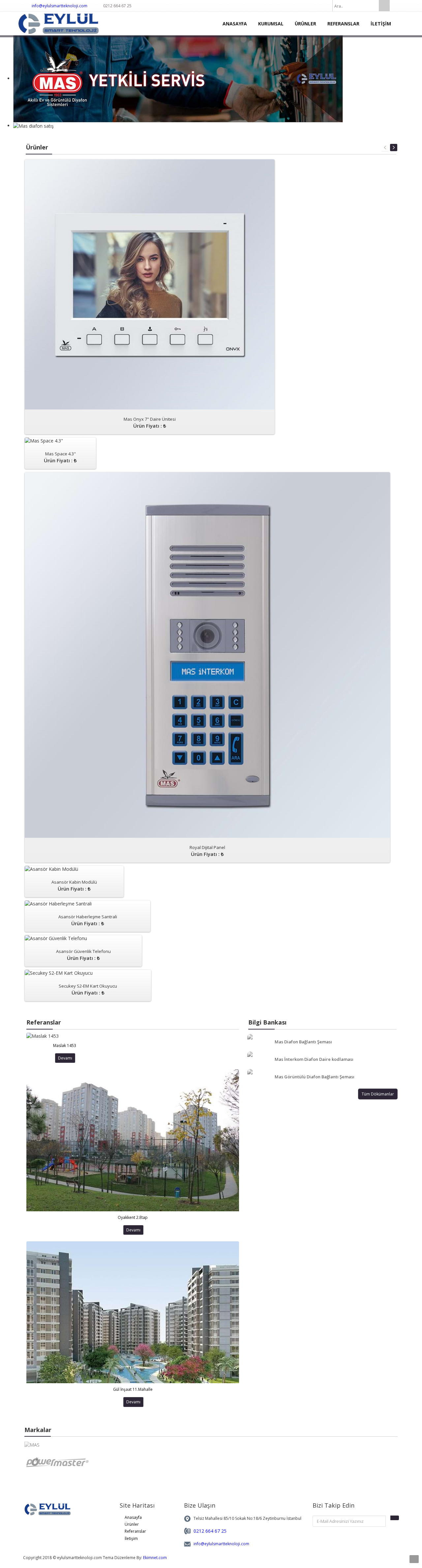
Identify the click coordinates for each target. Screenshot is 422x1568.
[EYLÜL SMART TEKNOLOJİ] (64, 23)
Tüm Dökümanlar (378, 1094)
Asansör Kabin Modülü (74, 885)
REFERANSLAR (343, 23)
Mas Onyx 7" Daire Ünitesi (150, 422)
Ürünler (132, 1524)
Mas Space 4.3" (60, 457)
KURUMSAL (271, 23)
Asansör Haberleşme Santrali (87, 920)
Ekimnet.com (155, 1557)
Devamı (65, 1058)
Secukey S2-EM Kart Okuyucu (88, 989)
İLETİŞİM (381, 23)
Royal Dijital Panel (207, 850)
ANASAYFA (235, 23)
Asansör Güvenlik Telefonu (83, 954)
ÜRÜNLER (305, 23)
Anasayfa (133, 1517)
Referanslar (135, 1531)
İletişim (131, 1538)
